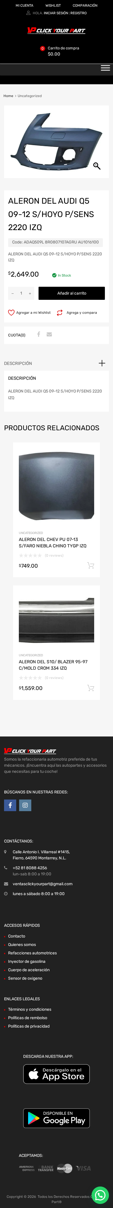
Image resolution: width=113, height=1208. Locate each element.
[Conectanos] (10, 805)
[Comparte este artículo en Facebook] (38, 334)
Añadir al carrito (71, 293)
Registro (78, 13)
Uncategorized (31, 533)
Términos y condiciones (29, 1009)
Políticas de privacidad (29, 1026)
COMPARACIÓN (85, 5)
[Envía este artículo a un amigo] (48, 334)
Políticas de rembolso (27, 1017)
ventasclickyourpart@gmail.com (42, 883)
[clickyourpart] (56, 32)
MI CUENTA (24, 5)
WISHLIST (53, 5)
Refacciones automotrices (32, 953)
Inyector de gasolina (26, 961)
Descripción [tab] (18, 363)
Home (8, 96)
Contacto (16, 936)
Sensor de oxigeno (25, 978)
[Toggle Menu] (105, 69)
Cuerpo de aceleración (29, 969)
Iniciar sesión (56, 13)
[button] (100, 1195)
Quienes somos (22, 944)
